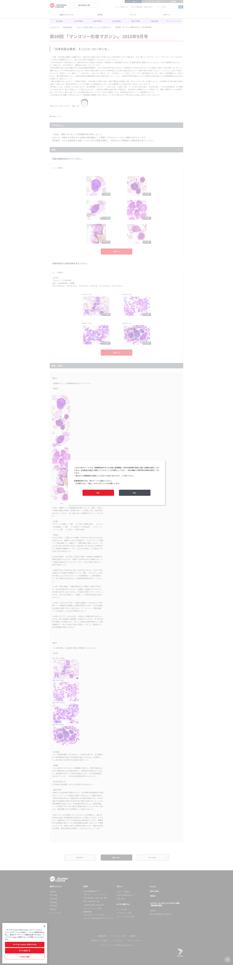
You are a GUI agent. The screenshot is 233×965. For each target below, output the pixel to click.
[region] (24, 943)
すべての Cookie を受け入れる (25, 944)
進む (98, 493)
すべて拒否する (24, 950)
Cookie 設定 (25, 957)
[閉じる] (44, 926)
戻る (134, 493)
